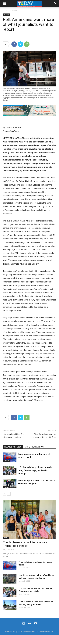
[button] (29, 110)
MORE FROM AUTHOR (34, 447)
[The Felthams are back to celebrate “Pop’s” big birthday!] (29, 519)
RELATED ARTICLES (13, 447)
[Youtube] (35, 623)
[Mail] (29, 623)
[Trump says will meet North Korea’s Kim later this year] (9, 483)
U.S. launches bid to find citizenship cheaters (13, 435)
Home (5, 10)
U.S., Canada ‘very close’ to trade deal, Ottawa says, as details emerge (35, 470)
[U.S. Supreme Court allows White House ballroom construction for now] (9, 579)
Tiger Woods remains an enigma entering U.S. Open (44, 435)
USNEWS (13, 10)
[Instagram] (23, 623)
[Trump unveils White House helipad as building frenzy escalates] (9, 605)
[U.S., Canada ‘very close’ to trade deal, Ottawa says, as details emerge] (9, 470)
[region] (29, 110)
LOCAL (6, 538)
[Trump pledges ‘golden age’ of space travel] (9, 457)
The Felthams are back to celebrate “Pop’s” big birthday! (25, 544)
